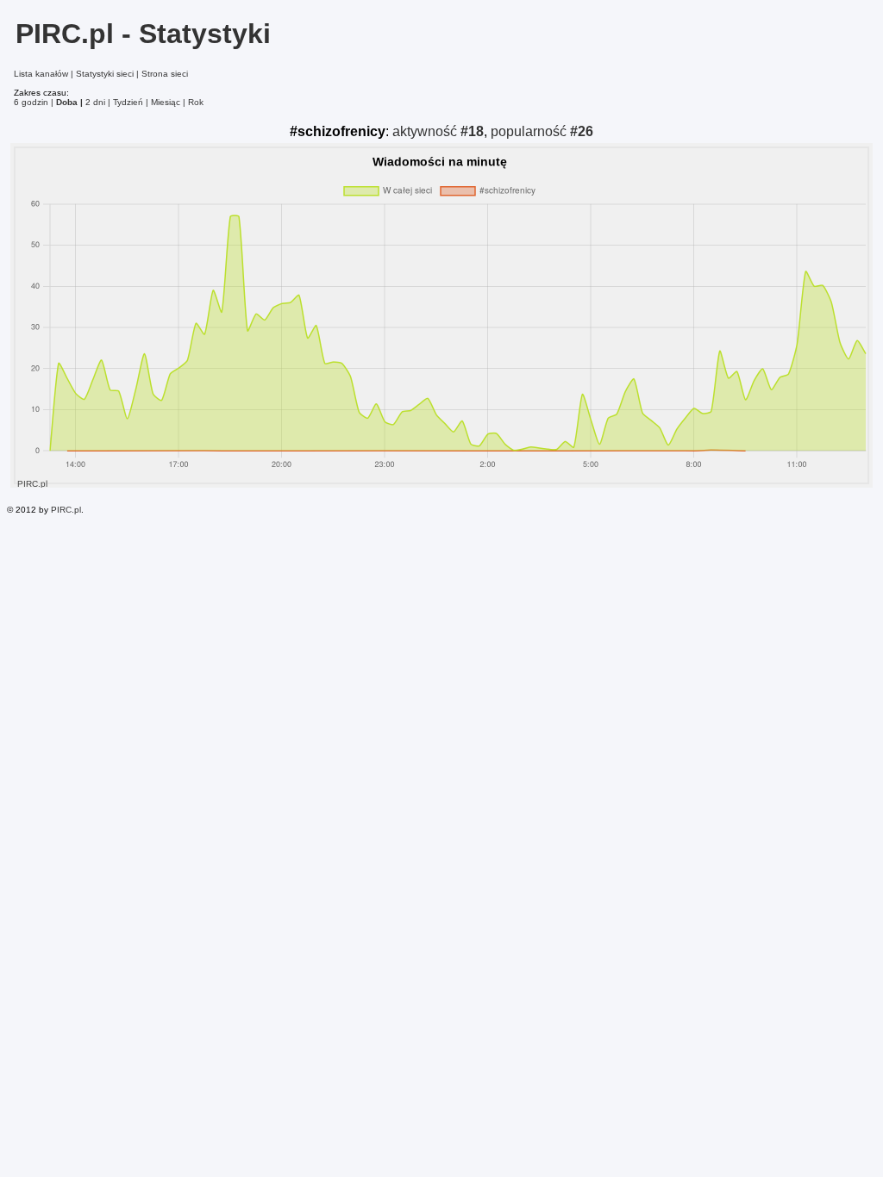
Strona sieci (164, 73)
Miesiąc (165, 102)
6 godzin (31, 102)
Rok (196, 102)
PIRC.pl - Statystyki (143, 33)
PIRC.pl (66, 509)
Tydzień (128, 102)
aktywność (438, 131)
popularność (542, 131)
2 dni (95, 102)
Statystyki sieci (105, 73)
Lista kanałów (41, 73)
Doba (67, 102)
